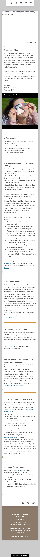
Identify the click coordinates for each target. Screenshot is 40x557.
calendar (20, 470)
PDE (22, 62)
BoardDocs (7, 263)
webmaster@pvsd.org (11, 437)
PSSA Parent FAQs (10, 317)
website (14, 346)
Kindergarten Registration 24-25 (14, 385)
